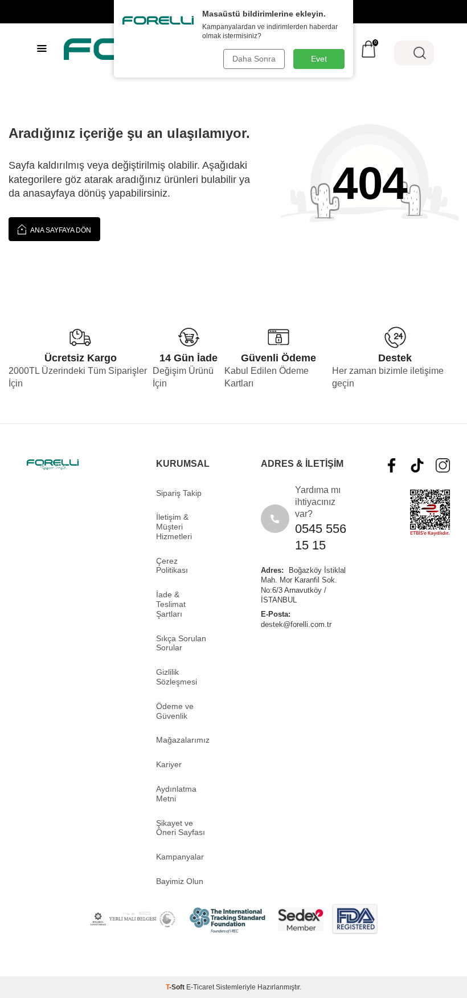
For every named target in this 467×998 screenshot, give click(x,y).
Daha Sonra (254, 58)
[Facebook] (391, 465)
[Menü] (42, 48)
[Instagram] (443, 465)
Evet (319, 58)
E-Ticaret (200, 987)
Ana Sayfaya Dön (60, 230)
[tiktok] (417, 465)
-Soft (176, 987)
